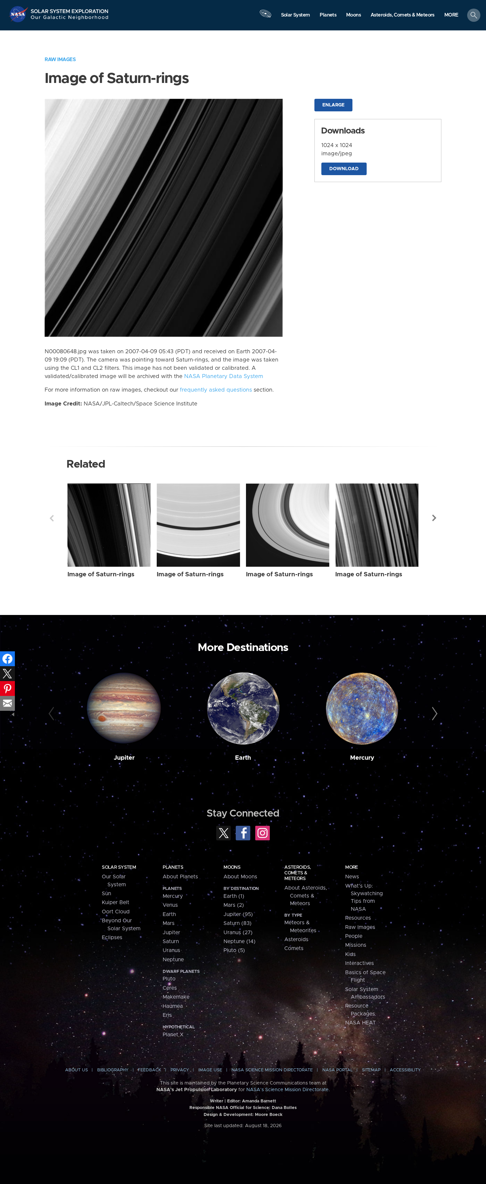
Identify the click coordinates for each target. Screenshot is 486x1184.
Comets (294, 948)
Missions (355, 945)
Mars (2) (233, 905)
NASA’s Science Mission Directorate (287, 1090)
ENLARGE (333, 105)
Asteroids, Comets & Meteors (297, 873)
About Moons (240, 876)
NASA (19, 14)
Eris (167, 1015)
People (353, 936)
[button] (451, 15)
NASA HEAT (360, 1022)
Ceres (170, 988)
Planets (173, 867)
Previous (52, 518)
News (352, 876)
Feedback (149, 1070)
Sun (106, 893)
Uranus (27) (238, 932)
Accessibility (405, 1070)
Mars (169, 923)
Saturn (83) (237, 923)
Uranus (171, 950)
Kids (350, 954)
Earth (243, 758)
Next (434, 518)
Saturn (171, 941)
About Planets (180, 876)
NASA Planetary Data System (223, 376)
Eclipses (112, 937)
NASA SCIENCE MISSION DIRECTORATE (272, 1070)
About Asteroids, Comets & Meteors (305, 895)
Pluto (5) (234, 950)
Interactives (359, 963)
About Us (76, 1070)
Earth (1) (233, 896)
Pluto (169, 978)
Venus (170, 905)
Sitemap (371, 1070)
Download (344, 169)
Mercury (362, 758)
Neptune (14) (239, 941)
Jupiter (124, 758)
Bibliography (113, 1070)
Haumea (173, 1006)
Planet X (173, 1034)
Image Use (210, 1070)
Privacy (180, 1070)
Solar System (119, 867)
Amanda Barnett (259, 1101)
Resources (358, 918)
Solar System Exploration (69, 9)
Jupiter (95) (238, 914)
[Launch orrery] (265, 16)
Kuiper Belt (115, 902)
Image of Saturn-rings (101, 574)
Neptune (173, 959)
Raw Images (60, 59)
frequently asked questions (216, 390)
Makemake (176, 997)
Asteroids (296, 939)
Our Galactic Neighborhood (69, 19)
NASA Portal (337, 1070)
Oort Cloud (116, 911)
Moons (231, 867)
